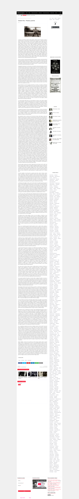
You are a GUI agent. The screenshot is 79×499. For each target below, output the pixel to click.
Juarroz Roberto (55, 311)
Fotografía (51, 273)
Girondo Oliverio (51, 288)
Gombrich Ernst (59, 289)
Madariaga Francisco (52, 342)
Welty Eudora (55, 463)
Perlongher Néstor (56, 388)
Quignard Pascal (51, 400)
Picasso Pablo (56, 389)
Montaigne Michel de (56, 359)
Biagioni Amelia (51, 208)
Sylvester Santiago (52, 435)
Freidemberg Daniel (52, 276)
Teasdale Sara (54, 439)
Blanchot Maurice (56, 211)
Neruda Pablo (54, 370)
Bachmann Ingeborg (52, 192)
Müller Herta (51, 366)
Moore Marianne (56, 362)
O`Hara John (59, 373)
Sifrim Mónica (51, 423)
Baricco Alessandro (57, 195)
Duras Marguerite (57, 261)
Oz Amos (54, 378)
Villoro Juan (55, 459)
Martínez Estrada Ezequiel (53, 351)
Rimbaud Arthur (51, 404)
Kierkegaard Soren (56, 316)
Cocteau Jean (55, 238)
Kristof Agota (54, 319)
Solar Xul (59, 424)
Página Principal (20, 18)
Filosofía (56, 18)
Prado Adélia (55, 396)
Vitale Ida (58, 459)
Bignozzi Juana (56, 208)
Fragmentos (59, 18)
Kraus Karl (51, 319)
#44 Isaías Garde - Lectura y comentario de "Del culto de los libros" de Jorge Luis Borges (54, 490)
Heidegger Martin (52, 297)
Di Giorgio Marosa (58, 254)
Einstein (55, 262)
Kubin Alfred (58, 319)
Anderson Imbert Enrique (52, 181)
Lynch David (56, 339)
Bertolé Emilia (51, 207)
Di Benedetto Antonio (52, 254)
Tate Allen (51, 439)
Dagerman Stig (56, 245)
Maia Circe (55, 343)
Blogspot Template (22, 497)
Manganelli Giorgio (52, 347)
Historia (56, 303)
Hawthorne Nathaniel (52, 296)
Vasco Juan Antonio (52, 455)
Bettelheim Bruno (56, 207)
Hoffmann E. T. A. (58, 304)
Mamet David (51, 346)
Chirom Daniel (51, 235)
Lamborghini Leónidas (52, 323)
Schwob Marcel (55, 416)
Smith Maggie (55, 424)
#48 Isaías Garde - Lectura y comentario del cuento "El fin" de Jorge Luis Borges (54, 480)
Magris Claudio (57, 342)
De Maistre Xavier (52, 249)
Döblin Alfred (54, 257)
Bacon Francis (57, 192)
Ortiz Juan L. (51, 378)
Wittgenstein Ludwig (52, 467)
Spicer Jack (55, 427)
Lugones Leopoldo (52, 339)
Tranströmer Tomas (52, 446)
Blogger (30, 497)
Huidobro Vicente (56, 307)
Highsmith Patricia (52, 303)
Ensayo (23, 18)
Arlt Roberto (51, 185)
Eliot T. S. (58, 262)
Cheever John (54, 234)
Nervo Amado (58, 370)
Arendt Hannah (57, 184)
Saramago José (51, 412)
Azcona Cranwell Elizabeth (53, 191)
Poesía (26, 360)
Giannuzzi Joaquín (56, 285)
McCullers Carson (57, 354)
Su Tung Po (55, 432)
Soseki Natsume (51, 427)
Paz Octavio (22, 360)
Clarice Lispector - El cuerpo (56, 116)
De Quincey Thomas (57, 249)
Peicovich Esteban (52, 386)
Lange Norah (57, 323)
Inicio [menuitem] (26, 12)
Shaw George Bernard (52, 420)
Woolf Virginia (57, 467)
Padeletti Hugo (58, 378)
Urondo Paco (51, 450)
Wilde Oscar (51, 466)
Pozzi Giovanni (51, 396)
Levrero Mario (51, 331)
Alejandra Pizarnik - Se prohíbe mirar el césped (57, 143)
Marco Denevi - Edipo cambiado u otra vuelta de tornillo (57, 139)
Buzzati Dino (58, 219)
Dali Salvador (51, 246)
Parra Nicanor (55, 382)
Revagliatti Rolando (55, 401)
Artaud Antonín (51, 187)
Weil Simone (51, 463)
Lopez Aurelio (55, 338)
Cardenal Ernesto (57, 227)
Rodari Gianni (56, 405)
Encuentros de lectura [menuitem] (46, 12)
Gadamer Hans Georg (56, 277)
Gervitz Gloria (51, 285)
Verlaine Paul (51, 458)
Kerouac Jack (51, 316)
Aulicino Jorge (58, 188)
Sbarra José (56, 413)
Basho (55, 196)
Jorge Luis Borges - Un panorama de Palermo (22, 378)
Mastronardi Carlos (52, 354)
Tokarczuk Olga (51, 443)
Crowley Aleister (56, 243)
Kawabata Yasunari (57, 315)
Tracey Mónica (51, 444)
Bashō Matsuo (58, 196)
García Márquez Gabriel (52, 281)
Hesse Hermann (56, 301)
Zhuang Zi (55, 471)
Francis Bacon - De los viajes (57, 131)
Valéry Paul (55, 450)
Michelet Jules (51, 358)
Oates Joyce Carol (52, 374)
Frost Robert (56, 276)
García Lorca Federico (57, 280)
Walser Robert (51, 462)
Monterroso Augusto (57, 361)
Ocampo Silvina (56, 374)
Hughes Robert (51, 307)
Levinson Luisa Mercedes (56, 330)
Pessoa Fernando (52, 389)
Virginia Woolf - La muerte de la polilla (57, 135)
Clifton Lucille (51, 238)
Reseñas (51, 401)
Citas (50, 18)
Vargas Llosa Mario (52, 454)
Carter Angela (56, 230)
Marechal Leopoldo (52, 350)
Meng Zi (59, 355)
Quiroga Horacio (56, 400)
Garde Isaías (57, 281)
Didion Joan (51, 257)
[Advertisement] (24, 5)
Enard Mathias (51, 265)
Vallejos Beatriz (51, 451)
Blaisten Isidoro (51, 211)
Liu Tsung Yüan (51, 338)
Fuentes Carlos (51, 277)
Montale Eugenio (51, 361)
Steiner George (56, 428)
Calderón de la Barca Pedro (53, 222)
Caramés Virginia (52, 227)
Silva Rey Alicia (59, 423)
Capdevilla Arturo (52, 226)
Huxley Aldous (55, 308)
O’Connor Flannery (54, 373)
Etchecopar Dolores (52, 266)
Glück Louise (51, 289)
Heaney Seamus (57, 296)
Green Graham (51, 293)
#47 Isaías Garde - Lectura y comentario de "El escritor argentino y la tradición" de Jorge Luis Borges (54, 483)
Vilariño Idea (51, 459)
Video (57, 458)
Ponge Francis (53, 393)
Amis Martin (56, 180)
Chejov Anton (58, 234)
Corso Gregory (56, 242)
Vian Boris (55, 458)
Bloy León (55, 212)
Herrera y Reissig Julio (58, 300)
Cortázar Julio (51, 243)
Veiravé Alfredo (57, 455)
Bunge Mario (51, 219)
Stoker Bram (51, 431)
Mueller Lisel (51, 365)
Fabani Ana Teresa (57, 266)
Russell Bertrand (51, 409)
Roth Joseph (51, 408)
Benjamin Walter (51, 203)
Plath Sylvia (51, 392)
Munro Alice (55, 366)
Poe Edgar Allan (58, 392)
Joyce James (51, 311)
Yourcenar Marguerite (56, 470)
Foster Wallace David (56, 272)
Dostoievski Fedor (52, 258)
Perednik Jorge (51, 388)
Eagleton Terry (51, 262)
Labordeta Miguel (56, 320)
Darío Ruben (55, 246)
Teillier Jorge (58, 439)
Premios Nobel (29, 360)
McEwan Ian (51, 355)
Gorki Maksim (57, 292)
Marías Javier (56, 350)
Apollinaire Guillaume (52, 184)
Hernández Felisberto (52, 300)
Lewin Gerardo (55, 331)
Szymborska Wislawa (52, 436)
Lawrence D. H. (51, 327)
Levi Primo (51, 330)
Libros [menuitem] (56, 12)
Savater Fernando (52, 413)
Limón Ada (55, 335)
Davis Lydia (59, 246)
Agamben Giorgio (52, 176)
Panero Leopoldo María (56, 381)
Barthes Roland (51, 196)
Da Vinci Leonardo (52, 245)
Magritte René (51, 343)
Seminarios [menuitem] (40, 12)
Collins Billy (59, 238)
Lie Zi (58, 334)
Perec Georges (56, 386)
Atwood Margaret (56, 187)
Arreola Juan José (55, 185)
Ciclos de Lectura (56, 235)
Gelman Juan (56, 284)
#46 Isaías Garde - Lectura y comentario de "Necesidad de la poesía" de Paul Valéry (53, 485)
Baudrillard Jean (51, 199)
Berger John (51, 204)
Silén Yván (55, 423)
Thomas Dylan (56, 440)
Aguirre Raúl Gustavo (57, 176)
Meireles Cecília (55, 355)
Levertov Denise (56, 328)
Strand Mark (51, 432)
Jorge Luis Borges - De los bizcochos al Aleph (56, 124)
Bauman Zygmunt (56, 199)
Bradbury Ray (51, 215)
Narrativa (51, 19)
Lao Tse (50, 324)
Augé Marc (55, 188)
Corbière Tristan (51, 242)
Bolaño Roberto (59, 212)
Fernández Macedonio (52, 269)
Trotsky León (56, 446)
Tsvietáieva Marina (52, 447)
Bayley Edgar (51, 200)
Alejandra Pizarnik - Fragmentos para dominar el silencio (57, 120)
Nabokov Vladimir (56, 369)
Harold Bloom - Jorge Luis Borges (32, 377)
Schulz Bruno (51, 416)
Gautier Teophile (51, 284)
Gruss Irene (55, 293)
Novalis (50, 373)
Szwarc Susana (56, 435)
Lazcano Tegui (55, 327)
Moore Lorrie (51, 362)
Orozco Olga (56, 377)
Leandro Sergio (51, 328)
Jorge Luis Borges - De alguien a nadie (42, 378)
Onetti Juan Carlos (52, 377)
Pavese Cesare (51, 385)
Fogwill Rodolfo (58, 270)
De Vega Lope (51, 250)
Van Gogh (55, 451)
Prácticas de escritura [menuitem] (34, 12)
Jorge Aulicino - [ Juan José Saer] (56, 128)
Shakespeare (55, 419)
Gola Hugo (55, 289)
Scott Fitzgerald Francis (52, 417)
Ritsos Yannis (55, 404)
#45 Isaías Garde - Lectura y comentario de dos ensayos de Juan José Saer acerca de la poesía (54, 487)
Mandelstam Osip (56, 346)
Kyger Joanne (51, 320)
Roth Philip (54, 408)
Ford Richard (51, 272)
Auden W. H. (51, 188)
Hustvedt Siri (51, 308)
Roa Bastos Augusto (52, 405)
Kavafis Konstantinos (52, 315)
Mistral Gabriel (51, 359)
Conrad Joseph (54, 239)
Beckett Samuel (55, 200)
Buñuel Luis (55, 219)
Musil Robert (51, 369)
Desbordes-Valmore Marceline (53, 253)
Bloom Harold (51, 212)
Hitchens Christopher (52, 304)
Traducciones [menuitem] (52, 12)
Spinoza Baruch (51, 428)
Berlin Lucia (54, 204)
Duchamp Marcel (52, 261)
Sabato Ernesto (56, 409)
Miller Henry (55, 358)
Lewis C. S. (59, 331)
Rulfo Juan (58, 408)
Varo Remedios (57, 454)
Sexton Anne (51, 419)
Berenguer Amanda (57, 203)
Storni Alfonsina (55, 431)
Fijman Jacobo (51, 270)
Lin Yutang (58, 335)
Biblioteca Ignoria (20, 12)
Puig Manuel (55, 397)
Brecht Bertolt (55, 215)
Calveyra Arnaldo (52, 223)
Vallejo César (58, 450)
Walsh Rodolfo (55, 462)
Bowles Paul (56, 214)
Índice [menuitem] (29, 12)
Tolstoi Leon (55, 443)
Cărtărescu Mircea (52, 230)
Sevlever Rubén (58, 417)
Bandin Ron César (52, 195)
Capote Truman (56, 226)
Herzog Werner (51, 301)
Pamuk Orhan (51, 381)
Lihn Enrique (51, 335)
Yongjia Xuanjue (51, 470)
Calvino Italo (56, 223)
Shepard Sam (57, 420)
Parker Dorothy (51, 382)
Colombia (51, 239)
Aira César (51, 177)
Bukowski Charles (52, 218)
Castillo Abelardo (56, 231)
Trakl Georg (55, 444)
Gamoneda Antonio (52, 280)
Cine (59, 235)
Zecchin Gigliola (51, 471)
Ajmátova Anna (55, 177)
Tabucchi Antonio (57, 436)
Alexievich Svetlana (52, 180)
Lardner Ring (54, 324)
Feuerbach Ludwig (58, 269)
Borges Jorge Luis (52, 214)
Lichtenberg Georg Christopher (53, 334)
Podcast (54, 392)
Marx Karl (58, 351)
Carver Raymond (51, 231)
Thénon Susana (51, 440)
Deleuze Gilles (55, 250)
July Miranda (51, 312)
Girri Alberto (55, 288)
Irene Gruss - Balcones (56, 112)
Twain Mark (56, 447)
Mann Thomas (56, 347)
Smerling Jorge (51, 424)
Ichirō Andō (59, 308)
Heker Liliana (56, 297)
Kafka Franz (55, 312)
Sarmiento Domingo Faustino (57, 412)
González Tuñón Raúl (52, 292)
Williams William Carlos (56, 466)
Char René (51, 234)
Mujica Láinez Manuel (56, 365)
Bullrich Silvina (56, 218)
